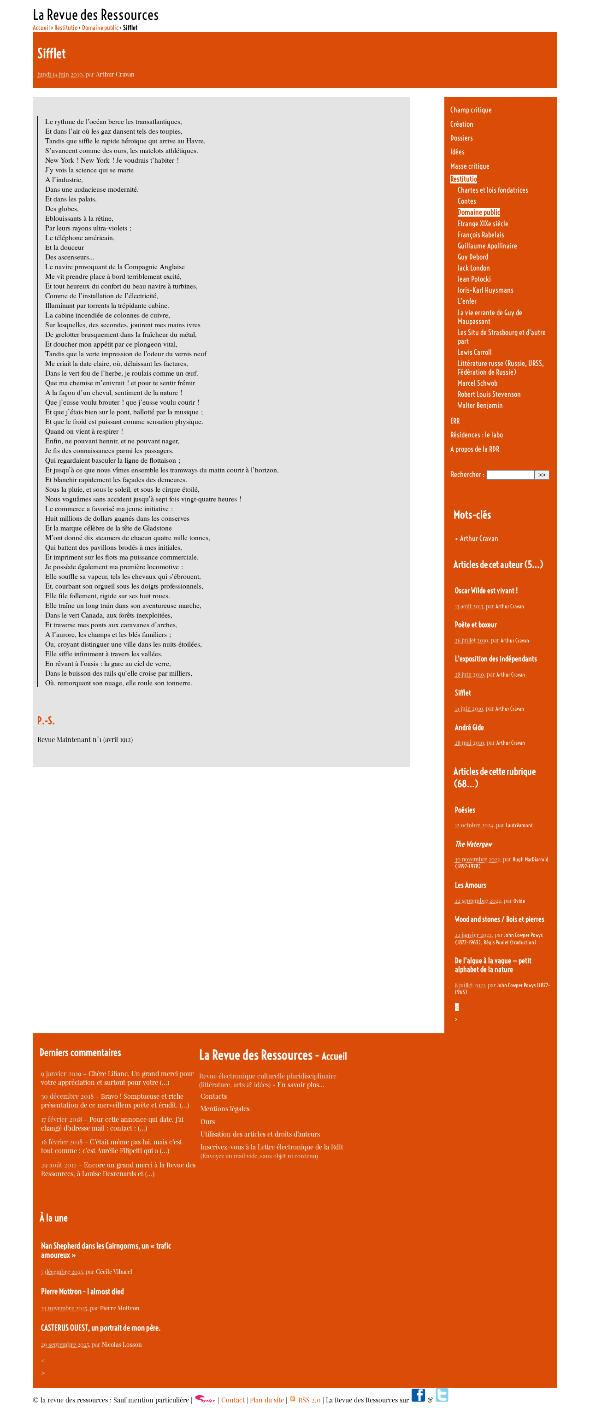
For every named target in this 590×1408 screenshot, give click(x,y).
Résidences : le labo (476, 434)
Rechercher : (467, 474)
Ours (208, 1121)
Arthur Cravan (115, 74)
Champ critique (471, 110)
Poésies (465, 810)
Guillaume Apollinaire (487, 246)
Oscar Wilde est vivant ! (486, 590)
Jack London (474, 268)
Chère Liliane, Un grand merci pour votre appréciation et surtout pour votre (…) (117, 1078)
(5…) (533, 564)
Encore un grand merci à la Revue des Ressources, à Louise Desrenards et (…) (118, 1169)
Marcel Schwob (477, 383)
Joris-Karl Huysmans (485, 290)
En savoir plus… (300, 1084)
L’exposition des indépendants (496, 658)
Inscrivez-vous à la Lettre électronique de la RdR (272, 1147)
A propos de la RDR (474, 449)
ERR (455, 421)
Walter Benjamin (480, 405)
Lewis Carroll (475, 352)
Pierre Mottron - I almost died (82, 1291)
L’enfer (467, 301)
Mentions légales (225, 1108)
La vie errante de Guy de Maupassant (490, 317)
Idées (457, 151)
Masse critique (470, 166)
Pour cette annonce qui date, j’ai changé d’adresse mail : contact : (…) (112, 1123)
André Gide (469, 727)
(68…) (466, 783)
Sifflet (463, 693)
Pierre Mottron (120, 1308)
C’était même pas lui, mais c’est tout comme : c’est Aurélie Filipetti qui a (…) (111, 1146)
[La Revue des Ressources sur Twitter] (442, 1400)
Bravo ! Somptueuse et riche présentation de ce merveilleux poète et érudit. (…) (115, 1100)
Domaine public (100, 28)
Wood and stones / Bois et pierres (499, 919)
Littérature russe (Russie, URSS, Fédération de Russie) (501, 368)
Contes (467, 201)
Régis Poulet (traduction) (510, 942)
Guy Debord (473, 257)
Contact (233, 1400)
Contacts (214, 1096)
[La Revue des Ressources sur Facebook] (418, 1400)
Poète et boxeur (476, 624)
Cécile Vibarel (114, 1271)
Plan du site (267, 1400)
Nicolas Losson (122, 1344)
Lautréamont (519, 825)
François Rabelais (481, 234)
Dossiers (461, 138)
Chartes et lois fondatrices (493, 190)
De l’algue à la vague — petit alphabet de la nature (493, 965)
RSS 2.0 (308, 1400)
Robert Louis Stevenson (489, 394)
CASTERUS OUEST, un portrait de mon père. (101, 1327)
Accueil (41, 28)
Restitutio (65, 28)
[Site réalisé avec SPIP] (205, 1400)
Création (461, 124)
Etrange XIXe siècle (483, 223)
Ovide (519, 900)
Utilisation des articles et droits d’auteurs (260, 1134)
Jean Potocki (474, 279)
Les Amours (470, 885)
